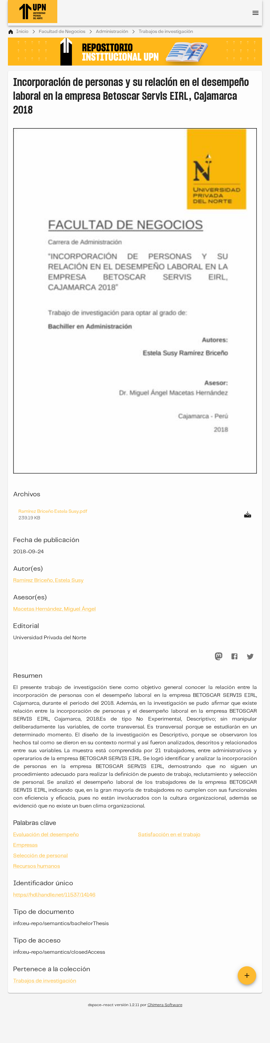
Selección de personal (40, 855)
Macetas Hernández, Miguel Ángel (54, 609)
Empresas (25, 845)
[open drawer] (255, 12)
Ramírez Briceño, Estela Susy (48, 580)
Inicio (22, 31)
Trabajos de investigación (166, 31)
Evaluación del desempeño (46, 834)
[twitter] (250, 656)
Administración (112, 31)
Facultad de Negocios (62, 31)
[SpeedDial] (247, 975)
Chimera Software (165, 1005)
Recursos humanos (36, 866)
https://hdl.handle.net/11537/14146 (54, 894)
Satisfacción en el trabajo (169, 834)
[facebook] (234, 656)
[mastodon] (218, 656)
